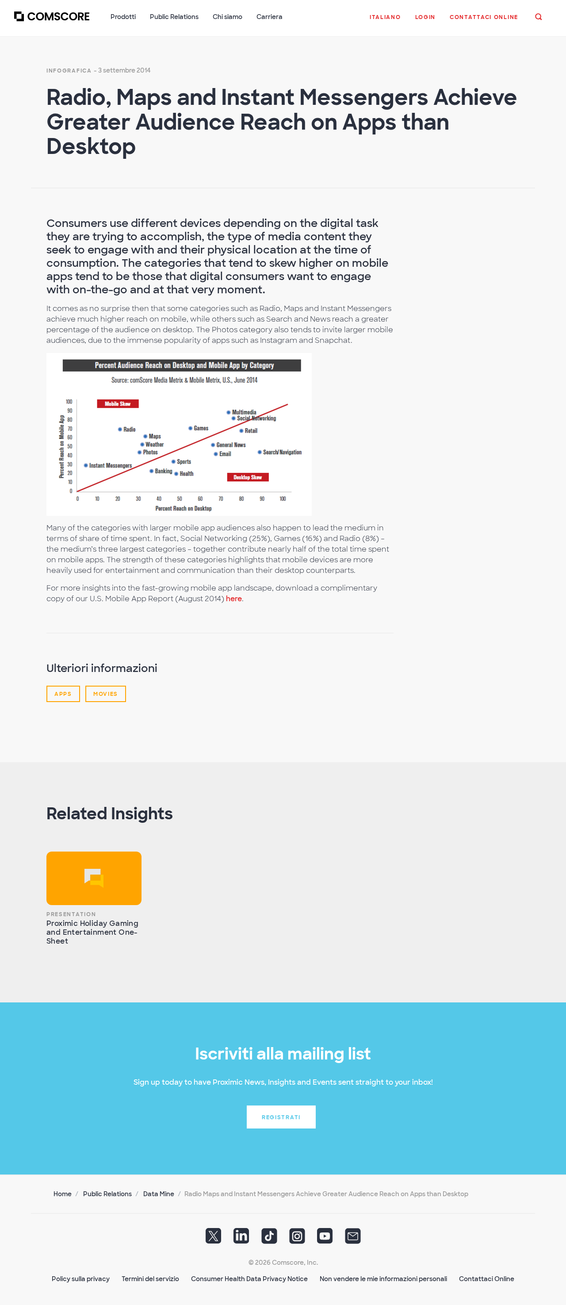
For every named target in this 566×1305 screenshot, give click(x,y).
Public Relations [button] (174, 17)
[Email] (353, 1239)
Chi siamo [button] (227, 17)
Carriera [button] (269, 17)
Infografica (69, 70)
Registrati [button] (281, 1117)
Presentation (71, 914)
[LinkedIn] (241, 1239)
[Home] (51, 21)
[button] (385, 21)
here (234, 598)
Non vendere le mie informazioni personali (383, 1279)
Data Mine (158, 1194)
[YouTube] (325, 1239)
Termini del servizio (150, 1279)
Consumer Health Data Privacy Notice (249, 1279)
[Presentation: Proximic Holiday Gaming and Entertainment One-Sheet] (94, 878)
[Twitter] (214, 1239)
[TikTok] (269, 1239)
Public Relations (107, 1194)
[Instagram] (297, 1239)
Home (63, 1194)
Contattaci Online (486, 1279)
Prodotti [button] (123, 17)
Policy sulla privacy (81, 1279)
